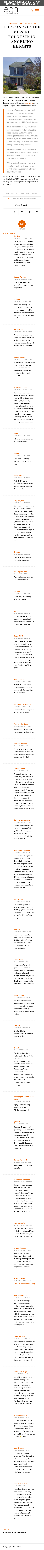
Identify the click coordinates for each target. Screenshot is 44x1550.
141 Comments (24, 194)
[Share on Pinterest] (22, 212)
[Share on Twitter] (14, 212)
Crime (24, 23)
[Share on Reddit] (29, 212)
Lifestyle (32, 23)
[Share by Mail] (37, 212)
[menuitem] (31, 11)
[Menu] (37, 11)
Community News (15, 23)
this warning (28, 103)
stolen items (31, 199)
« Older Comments (9, 233)
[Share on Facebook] (7, 212)
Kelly (36, 194)
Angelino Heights (19, 199)
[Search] (31, 11)
